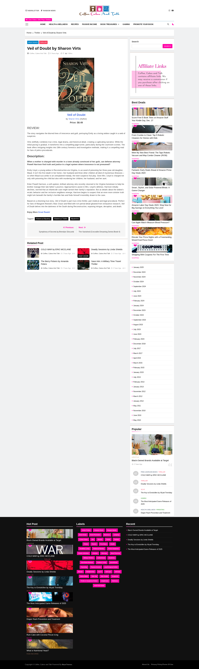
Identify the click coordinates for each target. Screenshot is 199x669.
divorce (100, 539)
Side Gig (94, 576)
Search (135, 41)
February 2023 (138, 339)
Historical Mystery (43, 219)
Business (107, 535)
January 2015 (138, 372)
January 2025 (138, 267)
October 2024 (138, 282)
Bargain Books (111, 530)
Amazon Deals (98, 530)
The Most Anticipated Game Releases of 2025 (46, 603)
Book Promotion (95, 535)
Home (42, 24)
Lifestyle (135, 457)
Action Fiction (86, 530)
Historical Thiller (60, 219)
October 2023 (138, 315)
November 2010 (139, 410)
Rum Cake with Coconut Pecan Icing (42, 635)
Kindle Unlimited (83, 553)
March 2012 (137, 396)
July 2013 (137, 377)
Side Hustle (104, 576)
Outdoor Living (101, 562)
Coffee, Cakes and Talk (38, 53)
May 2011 (137, 406)
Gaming (126, 24)
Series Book (84, 576)
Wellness (115, 581)
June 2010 (137, 415)
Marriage (104, 553)
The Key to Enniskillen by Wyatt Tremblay (156, 493)
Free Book (103, 544)
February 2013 (138, 382)
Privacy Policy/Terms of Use (162, 664)
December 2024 (139, 272)
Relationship (90, 572)
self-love (117, 572)
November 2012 (139, 391)
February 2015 (138, 368)
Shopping (135, 124)
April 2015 (137, 358)
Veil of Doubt (76, 114)
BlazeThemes (67, 664)
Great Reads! (44, 212)
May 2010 (137, 420)
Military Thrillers (89, 558)
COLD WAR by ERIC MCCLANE (56, 249)
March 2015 (137, 363)
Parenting (160, 510)
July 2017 (137, 348)
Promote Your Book (143, 24)
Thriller (43, 42)
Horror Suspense (113, 548)
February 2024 (138, 301)
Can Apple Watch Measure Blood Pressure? (150, 222)
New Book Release (87, 562)
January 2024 (138, 305)
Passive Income (89, 24)
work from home (99, 585)
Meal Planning (115, 553)
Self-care (108, 572)
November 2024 (139, 277)
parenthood (113, 562)
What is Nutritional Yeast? (38, 651)
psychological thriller (111, 567)
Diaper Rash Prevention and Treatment (155, 513)
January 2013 (138, 387)
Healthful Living (84, 548)
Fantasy (116, 539)
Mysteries (75, 219)
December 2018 (139, 344)
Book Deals (82, 535)
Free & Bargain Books (149, 472)
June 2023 (137, 334)
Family (108, 539)
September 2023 (139, 320)
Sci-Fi (143, 489)
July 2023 (137, 329)
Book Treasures (108, 24)
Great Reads (33, 42)
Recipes (75, 24)
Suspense (115, 576)
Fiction (86, 544)
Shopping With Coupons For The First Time (150, 255)
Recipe (29, 638)
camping (116, 535)
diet (93, 539)
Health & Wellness (58, 24)
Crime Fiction (83, 539)
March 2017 (137, 353)
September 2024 (139, 286)
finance (94, 544)
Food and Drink (32, 654)
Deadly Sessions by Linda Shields (106, 249)
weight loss (104, 581)
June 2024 (137, 296)
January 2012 (138, 401)
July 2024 (137, 291)
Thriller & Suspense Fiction (89, 581)
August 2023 (138, 325)
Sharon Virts (74, 119)
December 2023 (139, 310)
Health (112, 544)
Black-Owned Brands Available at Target (150, 460)
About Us (145, 664)
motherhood (101, 558)
